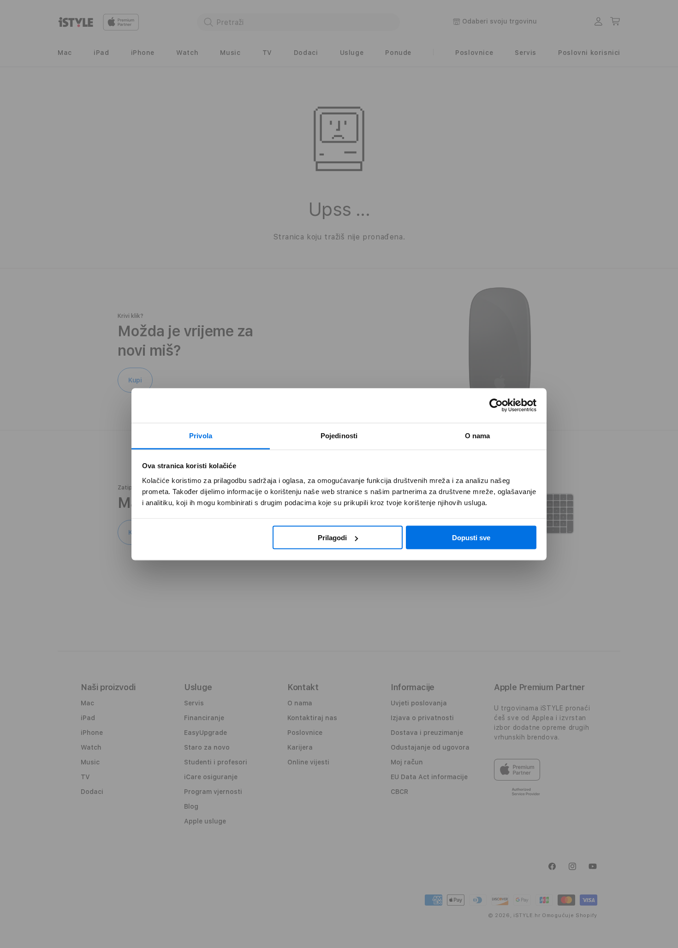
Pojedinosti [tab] (339, 435)
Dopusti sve (471, 538)
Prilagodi (332, 538)
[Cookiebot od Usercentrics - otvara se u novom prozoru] (496, 405)
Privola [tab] (200, 435)
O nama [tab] (477, 435)
